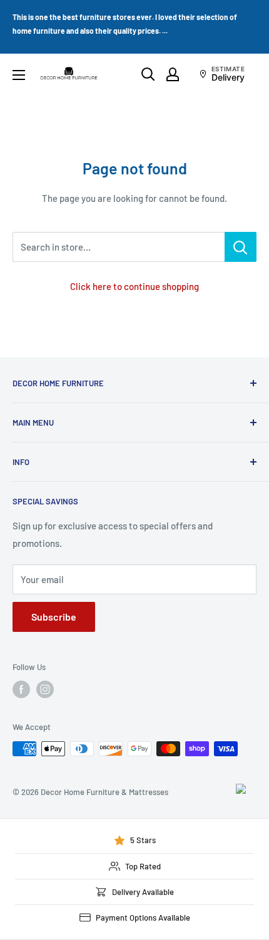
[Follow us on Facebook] (21, 689)
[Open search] (148, 74)
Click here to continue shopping (134, 286)
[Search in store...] (240, 247)
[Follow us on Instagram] (45, 689)
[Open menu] (19, 75)
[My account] (172, 74)
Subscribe (53, 616)
